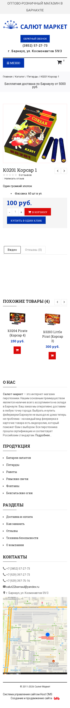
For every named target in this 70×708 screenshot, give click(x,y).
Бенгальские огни (19, 493)
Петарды (32, 76)
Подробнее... (43, 435)
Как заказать (15, 524)
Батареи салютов (18, 458)
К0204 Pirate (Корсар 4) (17, 333)
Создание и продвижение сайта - (32, 698)
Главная (7, 76)
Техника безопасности (22, 538)
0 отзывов (25, 175)
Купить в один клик (26, 220)
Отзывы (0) (33, 250)
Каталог (20, 76)
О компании (15, 545)
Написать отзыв (14, 178)
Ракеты (11, 472)
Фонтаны (12, 486)
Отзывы (12, 531)
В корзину (39, 212)
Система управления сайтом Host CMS (27, 694)
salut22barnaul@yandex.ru (22, 586)
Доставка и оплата (19, 517)
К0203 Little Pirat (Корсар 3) (52, 336)
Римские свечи (17, 479)
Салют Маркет (42, 686)
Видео (12, 250)
